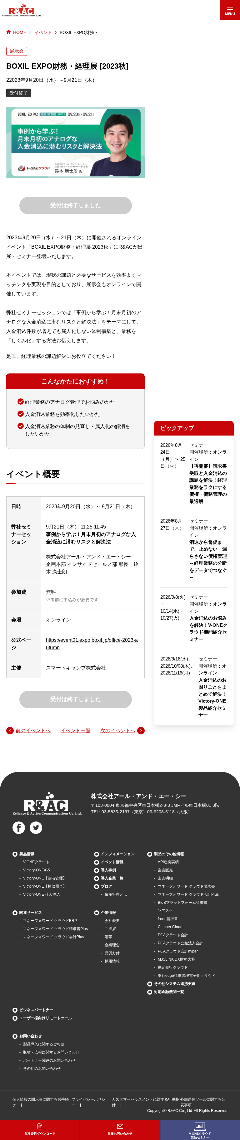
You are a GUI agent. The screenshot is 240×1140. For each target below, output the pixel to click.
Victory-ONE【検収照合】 (45, 886)
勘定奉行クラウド (173, 967)
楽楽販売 (165, 870)
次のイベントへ (117, 730)
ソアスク (165, 911)
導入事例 (108, 870)
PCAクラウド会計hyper (178, 951)
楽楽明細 (165, 878)
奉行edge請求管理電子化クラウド (186, 975)
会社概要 (112, 920)
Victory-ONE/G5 (36, 870)
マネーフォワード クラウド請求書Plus (55, 929)
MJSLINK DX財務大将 (176, 959)
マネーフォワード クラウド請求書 (186, 886)
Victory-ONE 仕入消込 (41, 894)
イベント (43, 32)
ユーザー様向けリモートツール (45, 1018)
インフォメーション (118, 854)
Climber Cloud (170, 927)
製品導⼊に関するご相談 (43, 1044)
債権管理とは (116, 894)
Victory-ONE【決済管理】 (45, 878)
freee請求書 (168, 919)
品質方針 (112, 953)
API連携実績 (168, 862)
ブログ (106, 886)
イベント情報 (112, 862)
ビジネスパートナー (36, 1010)
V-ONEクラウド (36, 862)
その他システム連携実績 (174, 984)
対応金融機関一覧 (169, 992)
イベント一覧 (76, 730)
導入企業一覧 (112, 878)
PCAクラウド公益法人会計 (180, 943)
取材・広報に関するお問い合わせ (51, 1052)
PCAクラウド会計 (173, 935)
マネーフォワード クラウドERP (50, 920)
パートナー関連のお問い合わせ (49, 1060)
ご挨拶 (110, 929)
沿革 (108, 937)
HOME (19, 32)
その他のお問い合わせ (42, 1068)
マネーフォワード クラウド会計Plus (53, 937)
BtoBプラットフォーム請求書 (182, 902)
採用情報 (112, 961)
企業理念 (112, 945)
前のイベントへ (33, 730)
